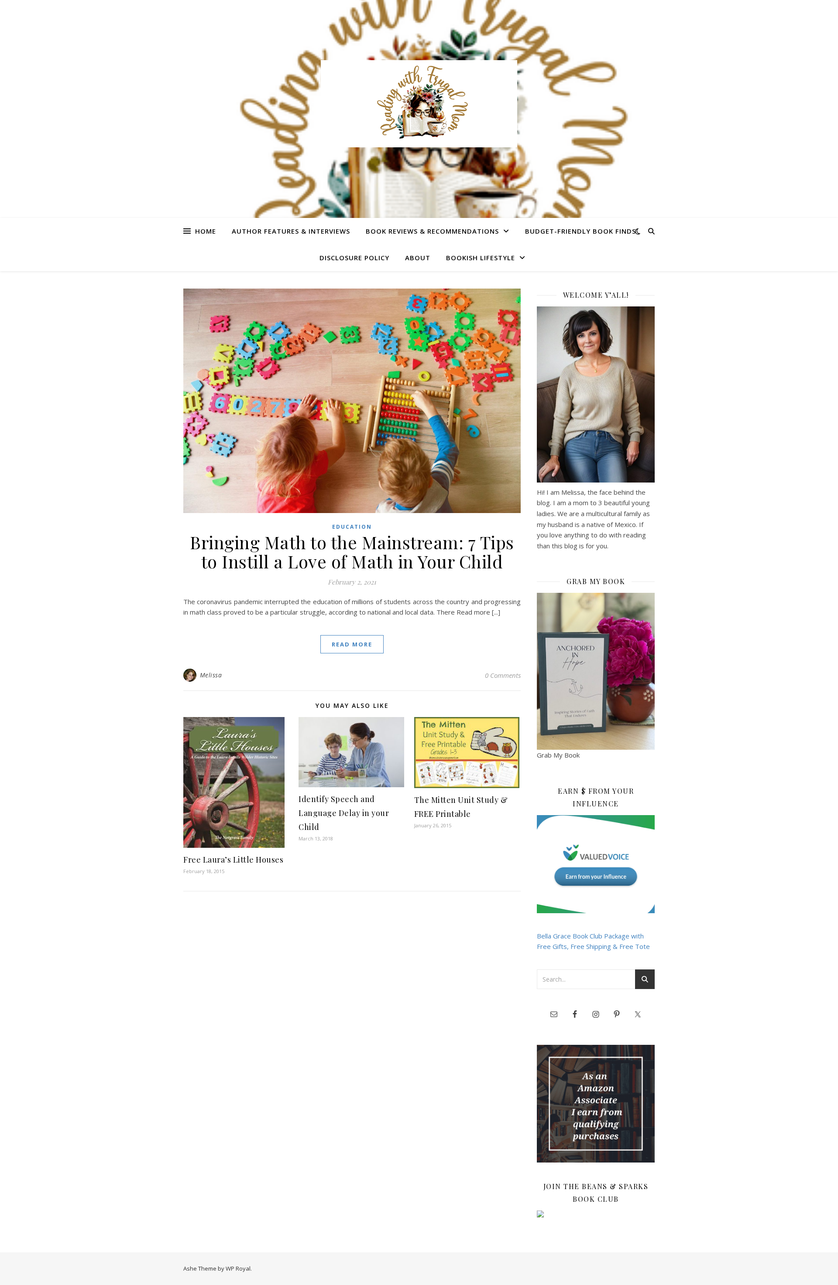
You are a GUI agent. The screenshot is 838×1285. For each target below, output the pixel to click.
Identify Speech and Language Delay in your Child (344, 813)
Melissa (211, 675)
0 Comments (503, 675)
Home (205, 231)
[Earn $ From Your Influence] (596, 864)
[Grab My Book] (596, 671)
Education (352, 526)
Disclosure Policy (354, 257)
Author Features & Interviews (291, 231)
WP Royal (238, 1268)
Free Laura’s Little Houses (233, 859)
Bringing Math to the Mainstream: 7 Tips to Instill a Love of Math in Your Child (352, 551)
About (417, 257)
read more (352, 644)
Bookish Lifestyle (480, 257)
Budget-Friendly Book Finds (580, 231)
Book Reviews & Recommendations (432, 231)
